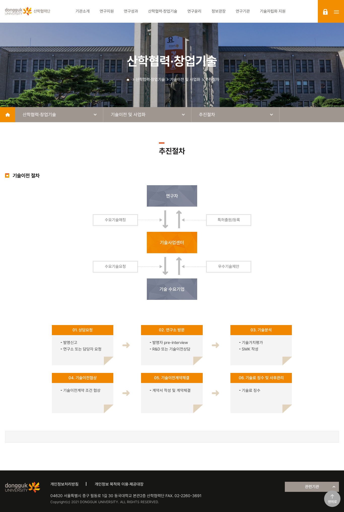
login (325, 12)
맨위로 (332, 502)
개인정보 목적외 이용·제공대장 (119, 484)
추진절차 (212, 79)
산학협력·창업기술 (150, 79)
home (7, 114)
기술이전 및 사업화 (185, 79)
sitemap (336, 12)
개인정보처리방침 (64, 484)
